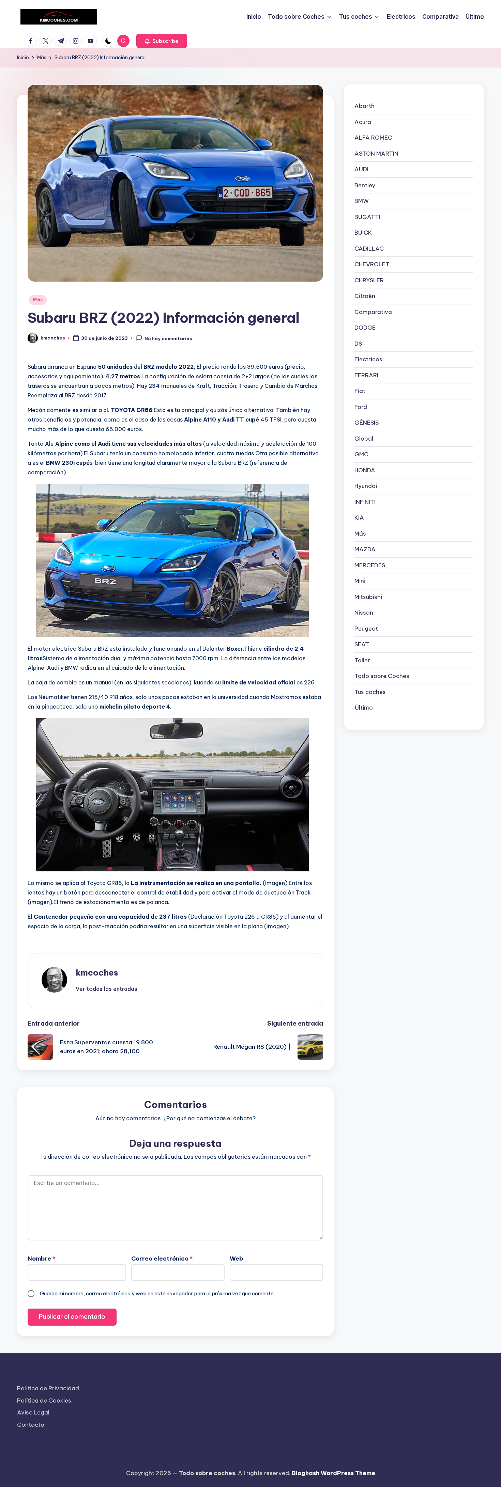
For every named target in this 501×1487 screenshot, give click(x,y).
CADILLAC (369, 248)
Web (236, 1258)
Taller (362, 660)
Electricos (368, 359)
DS (358, 343)
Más (38, 299)
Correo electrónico (162, 1258)
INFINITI (365, 501)
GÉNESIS (366, 422)
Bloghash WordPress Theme (333, 1473)
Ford (360, 406)
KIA (359, 517)
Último (363, 707)
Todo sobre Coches (381, 676)
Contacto (30, 1424)
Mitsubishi (368, 596)
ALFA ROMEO (373, 137)
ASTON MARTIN (376, 153)
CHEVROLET (372, 264)
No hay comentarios (168, 338)
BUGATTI (367, 216)
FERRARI (366, 375)
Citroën (364, 296)
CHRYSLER (369, 280)
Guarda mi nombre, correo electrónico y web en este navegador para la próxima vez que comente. (157, 1293)
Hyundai (365, 486)
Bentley (364, 185)
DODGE (365, 327)
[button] (161, 41)
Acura (362, 121)
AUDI (361, 169)
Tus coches (370, 691)
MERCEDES (369, 565)
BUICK (363, 232)
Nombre (41, 1258)
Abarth (364, 106)
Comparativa (373, 311)
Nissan (363, 612)
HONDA (364, 470)
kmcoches (97, 972)
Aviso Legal (33, 1412)
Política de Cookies (44, 1400)
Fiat (359, 391)
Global (363, 438)
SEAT (361, 644)
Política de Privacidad (48, 1388)
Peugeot (366, 628)
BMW (361, 201)
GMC (361, 454)
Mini (359, 581)
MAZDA (365, 549)
